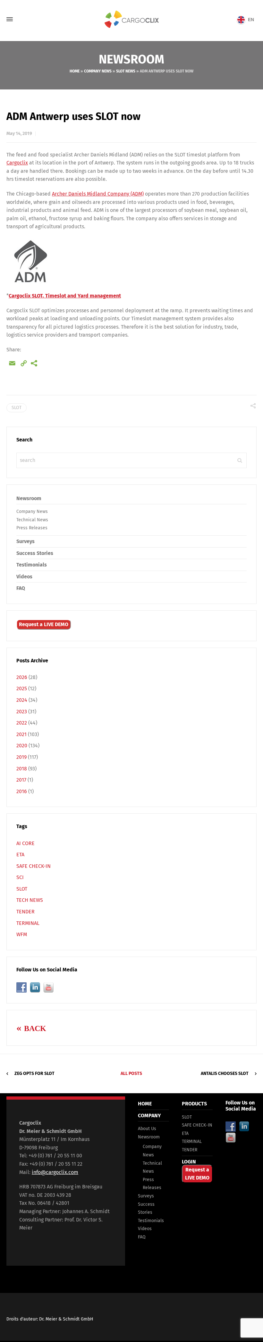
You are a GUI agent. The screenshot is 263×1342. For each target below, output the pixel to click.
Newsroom (28, 498)
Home (75, 71)
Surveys (25, 541)
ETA (20, 854)
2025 (21, 688)
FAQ (20, 588)
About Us (147, 1128)
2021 (21, 734)
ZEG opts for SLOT (34, 1073)
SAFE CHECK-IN (33, 866)
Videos (24, 577)
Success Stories (34, 553)
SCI (20, 877)
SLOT (16, 407)
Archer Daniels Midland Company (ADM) (98, 194)
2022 (21, 723)
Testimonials (31, 565)
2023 (21, 712)
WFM (21, 934)
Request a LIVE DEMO (43, 624)
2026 (21, 677)
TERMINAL (27, 923)
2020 (21, 745)
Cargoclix (17, 163)
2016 (21, 791)
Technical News (32, 520)
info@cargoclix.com (55, 1172)
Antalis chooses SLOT (225, 1073)
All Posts (131, 1073)
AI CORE (25, 843)
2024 (21, 700)
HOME (145, 1104)
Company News (98, 71)
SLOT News (125, 71)
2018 (21, 769)
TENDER (25, 912)
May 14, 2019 (19, 133)
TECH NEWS (29, 900)
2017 (21, 780)
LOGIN (189, 1162)
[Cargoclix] (131, 19)
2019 (21, 757)
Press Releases (31, 528)
